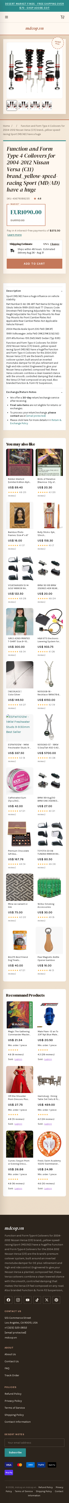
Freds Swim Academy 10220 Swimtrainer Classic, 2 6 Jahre (49, 1162)
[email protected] (36, 415)
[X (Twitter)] (47, 1300)
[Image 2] (23, 105)
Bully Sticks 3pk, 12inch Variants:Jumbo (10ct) (49, 534)
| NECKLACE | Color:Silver (14, 693)
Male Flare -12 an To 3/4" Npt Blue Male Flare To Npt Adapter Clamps (48, 1033)
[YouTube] (27, 1300)
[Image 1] (11, 105)
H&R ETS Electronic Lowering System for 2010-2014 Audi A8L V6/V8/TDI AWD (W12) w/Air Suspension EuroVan (49, 640)
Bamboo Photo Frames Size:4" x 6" (18, 534)
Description (13, 290)
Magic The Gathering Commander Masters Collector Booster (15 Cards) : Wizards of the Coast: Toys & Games (19, 1033)
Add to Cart (34, 263)
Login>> (18, 1059)
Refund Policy (13, 1393)
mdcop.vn (34, 28)
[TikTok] (37, 1300)
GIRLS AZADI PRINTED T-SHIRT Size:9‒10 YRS (19, 640)
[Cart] (62, 17)
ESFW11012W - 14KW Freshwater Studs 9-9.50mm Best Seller (19, 746)
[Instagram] (18, 1300)
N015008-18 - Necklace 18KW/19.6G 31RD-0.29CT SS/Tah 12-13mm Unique (49, 693)
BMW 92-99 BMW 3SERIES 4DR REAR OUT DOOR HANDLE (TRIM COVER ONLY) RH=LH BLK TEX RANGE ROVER (49, 587)
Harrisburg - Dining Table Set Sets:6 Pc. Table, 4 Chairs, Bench (48, 1098)
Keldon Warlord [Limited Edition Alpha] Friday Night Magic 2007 (19, 481)
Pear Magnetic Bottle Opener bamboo (48, 958)
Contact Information (18, 1421)
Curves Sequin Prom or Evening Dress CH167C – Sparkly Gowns (19, 1162)
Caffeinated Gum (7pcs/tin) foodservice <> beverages (17, 799)
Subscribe (15, 1452)
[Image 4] (46, 105)
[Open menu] (6, 17)
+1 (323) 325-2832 (16, 1327)
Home (6, 125)
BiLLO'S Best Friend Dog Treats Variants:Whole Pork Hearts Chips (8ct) (18, 959)
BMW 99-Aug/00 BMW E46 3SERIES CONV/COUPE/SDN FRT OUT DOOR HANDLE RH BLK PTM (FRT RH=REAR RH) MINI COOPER (48, 799)
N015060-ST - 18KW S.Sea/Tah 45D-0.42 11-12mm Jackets (48, 746)
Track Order (12, 1375)
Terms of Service (15, 1407)
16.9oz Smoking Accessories (46, 905)
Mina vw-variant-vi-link (18, 905)
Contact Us (12, 1361)
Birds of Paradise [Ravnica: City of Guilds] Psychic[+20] (48, 481)
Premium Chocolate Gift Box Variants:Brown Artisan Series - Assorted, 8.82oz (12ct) (18, 852)
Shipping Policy (14, 1415)
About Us (10, 1354)
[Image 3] (35, 105)
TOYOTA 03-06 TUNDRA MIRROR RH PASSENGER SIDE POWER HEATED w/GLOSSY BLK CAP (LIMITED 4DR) (48, 852)
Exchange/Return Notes (21, 392)
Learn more (14, 234)
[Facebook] (8, 1300)
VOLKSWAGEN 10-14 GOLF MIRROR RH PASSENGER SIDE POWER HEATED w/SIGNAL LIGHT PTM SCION (18, 587)
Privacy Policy (13, 1401)
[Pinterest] (56, 1300)
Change (54, 244)
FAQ (7, 1368)
